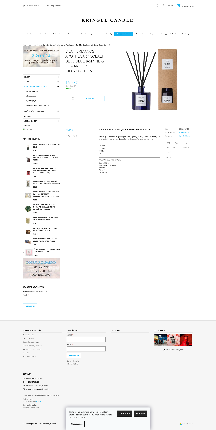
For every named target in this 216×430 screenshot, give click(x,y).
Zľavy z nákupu (28, 338)
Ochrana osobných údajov (32, 345)
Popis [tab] (69, 129)
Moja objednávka (29, 356)
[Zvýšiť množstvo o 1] (73, 97)
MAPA (38, 401)
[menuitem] (31, 34)
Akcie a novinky (30, 121)
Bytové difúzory (32, 91)
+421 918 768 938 (32, 382)
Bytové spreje (31, 101)
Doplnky (27, 116)
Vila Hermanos (184, 132)
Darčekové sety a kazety (34, 111)
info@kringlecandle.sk (34, 378)
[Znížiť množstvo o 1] (73, 100)
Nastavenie (76, 424)
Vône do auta (31, 96)
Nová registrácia (73, 361)
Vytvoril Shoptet (187, 424)
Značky (27, 77)
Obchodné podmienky (31, 342)
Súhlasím (140, 413)
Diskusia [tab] (71, 136)
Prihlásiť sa (30, 306)
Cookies (25, 353)
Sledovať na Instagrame (175, 350)
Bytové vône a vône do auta (35, 86)
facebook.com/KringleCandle (37, 385)
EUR (170, 5)
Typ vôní (27, 82)
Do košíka (90, 99)
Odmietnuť (124, 413)
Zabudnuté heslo (73, 364)
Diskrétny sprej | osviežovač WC (37, 105)
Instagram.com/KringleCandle (37, 389)
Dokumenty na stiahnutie (32, 349)
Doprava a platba (29, 335)
